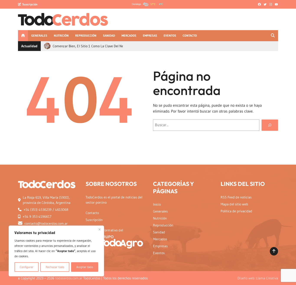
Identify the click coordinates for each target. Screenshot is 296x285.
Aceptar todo (84, 267)
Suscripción (29, 4)
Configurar (26, 267)
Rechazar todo (55, 267)
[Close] (99, 229)
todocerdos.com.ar (68, 278)
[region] (56, 251)
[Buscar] (270, 125)
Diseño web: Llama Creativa (257, 278)
